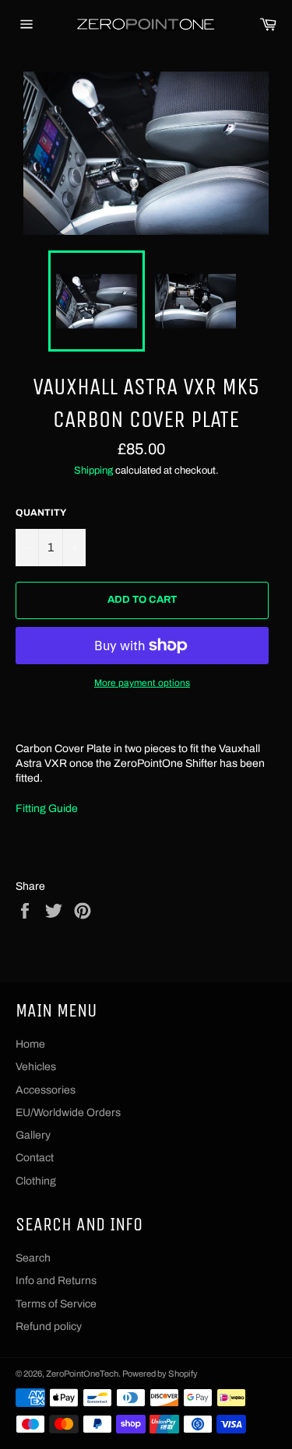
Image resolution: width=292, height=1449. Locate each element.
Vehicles (36, 1067)
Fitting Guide (47, 808)
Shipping (93, 470)
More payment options (142, 682)
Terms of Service (56, 1304)
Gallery (33, 1135)
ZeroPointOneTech (82, 1373)
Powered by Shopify (160, 1373)
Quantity (41, 512)
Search (33, 1258)
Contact (35, 1158)
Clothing (36, 1181)
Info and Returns (56, 1280)
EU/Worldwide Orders (68, 1112)
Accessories (46, 1090)
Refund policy (49, 1326)
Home (30, 1044)
